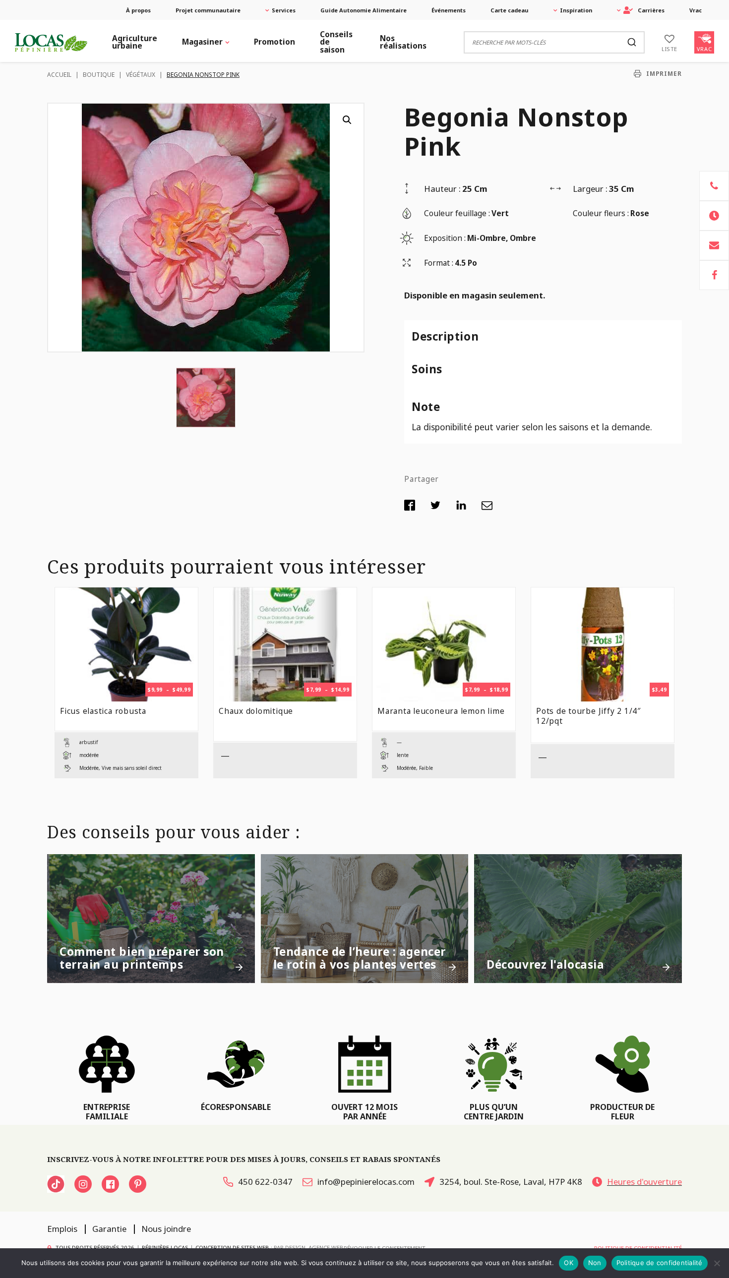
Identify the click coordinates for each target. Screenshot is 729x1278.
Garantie (109, 1228)
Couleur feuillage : (457, 213)
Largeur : (590, 188)
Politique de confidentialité (659, 1263)
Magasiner (202, 42)
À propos (138, 10)
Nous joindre (166, 1228)
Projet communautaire (208, 10)
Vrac (695, 10)
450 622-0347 (265, 1181)
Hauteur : (442, 188)
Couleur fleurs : (601, 213)
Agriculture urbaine (134, 42)
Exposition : (445, 238)
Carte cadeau (509, 10)
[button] (347, 120)
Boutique (99, 74)
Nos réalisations (403, 42)
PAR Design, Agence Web (309, 1247)
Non (595, 1263)
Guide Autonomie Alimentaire (363, 10)
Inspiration (576, 10)
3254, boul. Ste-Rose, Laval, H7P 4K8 (510, 1181)
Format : (438, 263)
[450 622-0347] (714, 186)
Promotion (274, 42)
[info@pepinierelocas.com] (714, 245)
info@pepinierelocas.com (366, 1181)
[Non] (717, 1263)
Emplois (62, 1228)
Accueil (59, 74)
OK (568, 1263)
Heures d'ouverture (644, 1181)
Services (284, 10)
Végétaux (140, 74)
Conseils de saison (336, 42)
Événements (448, 10)
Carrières (651, 10)
